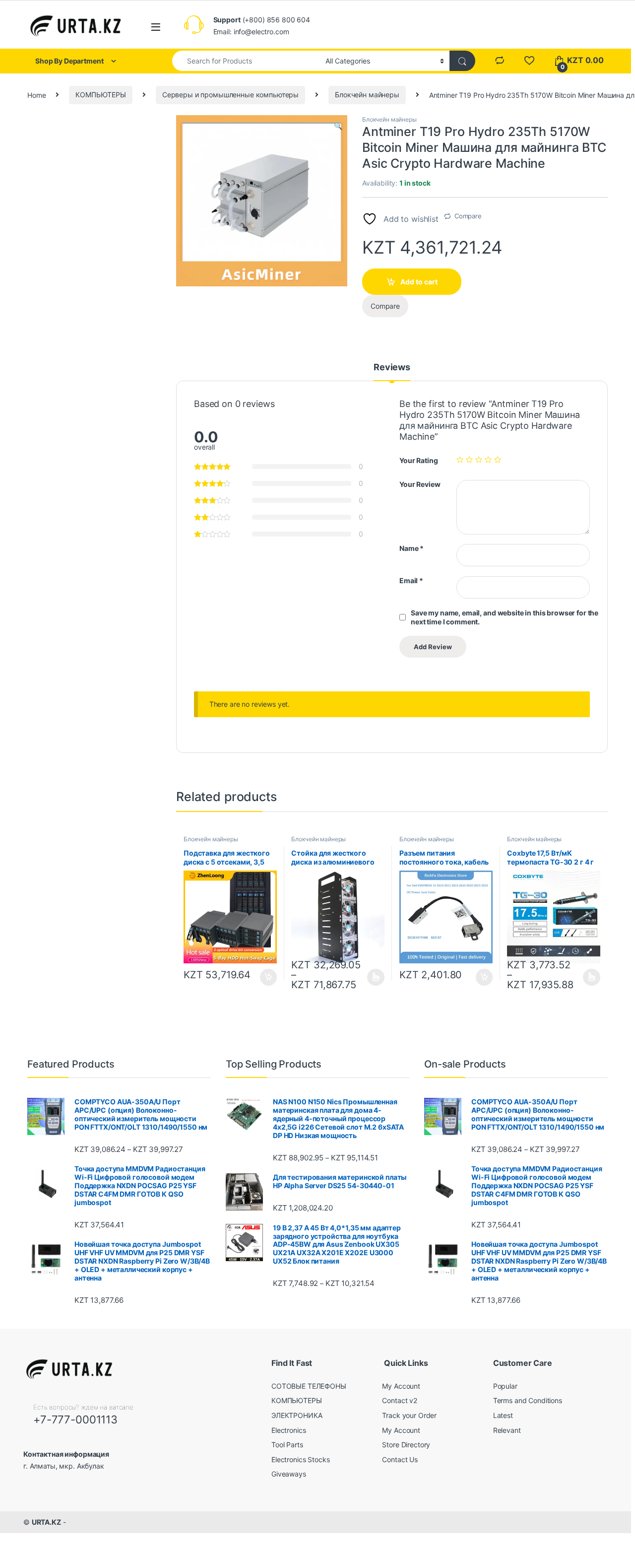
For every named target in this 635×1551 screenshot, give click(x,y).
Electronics (288, 1430)
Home (36, 94)
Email (411, 580)
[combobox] (246, 61)
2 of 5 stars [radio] (469, 459)
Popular (505, 1386)
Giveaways (288, 1474)
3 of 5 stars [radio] (478, 459)
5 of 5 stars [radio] (497, 459)
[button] (338, 126)
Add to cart (419, 281)
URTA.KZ (46, 1522)
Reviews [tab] (392, 367)
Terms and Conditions (527, 1400)
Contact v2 (399, 1400)
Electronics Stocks (300, 1459)
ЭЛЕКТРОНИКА (296, 1415)
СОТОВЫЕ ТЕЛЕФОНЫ (308, 1386)
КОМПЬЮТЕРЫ (100, 94)
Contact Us (400, 1459)
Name (411, 548)
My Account (401, 1386)
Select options (372, 977)
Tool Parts (287, 1444)
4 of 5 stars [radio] (488, 459)
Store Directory (406, 1444)
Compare (468, 216)
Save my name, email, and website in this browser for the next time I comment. (504, 617)
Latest (503, 1415)
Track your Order (409, 1415)
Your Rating (418, 460)
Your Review (419, 484)
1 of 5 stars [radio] (459, 459)
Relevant (507, 1430)
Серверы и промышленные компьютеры (230, 94)
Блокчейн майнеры (367, 94)
